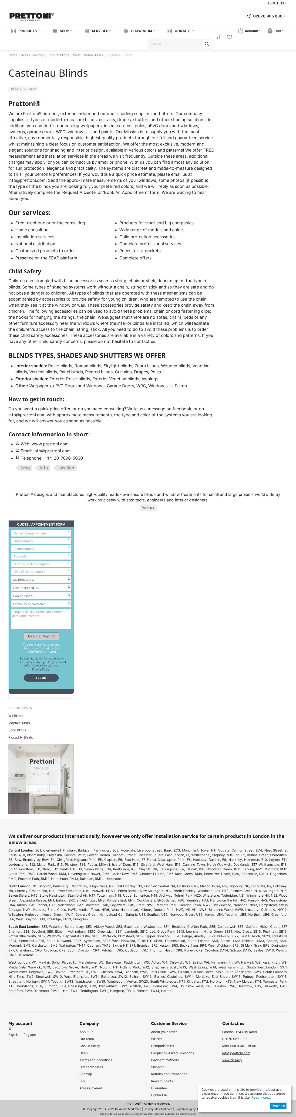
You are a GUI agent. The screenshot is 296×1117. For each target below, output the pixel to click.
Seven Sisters (18, 895)
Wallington (67, 945)
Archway (165, 895)
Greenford (279, 914)
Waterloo (55, 926)
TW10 (55, 991)
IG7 (181, 869)
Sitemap (86, 1074)
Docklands (241, 864)
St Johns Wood (221, 909)
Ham (64, 991)
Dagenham (278, 874)
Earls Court (158, 972)
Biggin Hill (120, 945)
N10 (86, 891)
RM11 (12, 879)
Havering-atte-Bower (84, 874)
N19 (154, 895)
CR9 (199, 950)
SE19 (140, 936)
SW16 (282, 976)
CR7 (144, 950)
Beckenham (189, 945)
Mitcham (107, 950)
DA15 (247, 950)
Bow (18, 860)
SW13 (147, 976)
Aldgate (223, 850)
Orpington (279, 945)
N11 (113, 891)
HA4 (11, 905)
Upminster (113, 879)
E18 (284, 864)
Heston (220, 986)
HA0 (181, 900)
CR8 (179, 950)
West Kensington (231, 967)
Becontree (249, 874)
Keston (164, 945)
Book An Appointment (126, 192)
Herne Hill (26, 941)
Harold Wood (47, 874)
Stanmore (92, 905)
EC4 (259, 850)
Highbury (236, 886)
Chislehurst (24, 950)
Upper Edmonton (136, 895)
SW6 (172, 972)
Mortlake (202, 976)
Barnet (171, 900)
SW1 (283, 967)
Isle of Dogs (121, 864)
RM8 (198, 874)
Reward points (162, 1081)
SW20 (143, 981)
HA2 (242, 900)
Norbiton (216, 981)
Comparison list (162, 1046)
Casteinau (174, 976)
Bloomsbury (36, 855)
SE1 (44, 926)
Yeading (231, 914)
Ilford (46, 869)
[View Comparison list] (219, 37)
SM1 (215, 941)
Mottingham (76, 931)
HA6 (52, 905)
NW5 (72, 909)
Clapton (110, 860)
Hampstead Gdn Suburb (118, 914)
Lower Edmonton (68, 891)
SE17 (41, 936)
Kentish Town (88, 909)
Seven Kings (93, 869)
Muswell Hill (100, 891)
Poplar (92, 864)
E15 (136, 864)
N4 (173, 886)
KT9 (63, 986)
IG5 (134, 869)
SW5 (143, 972)
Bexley (258, 950)
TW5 (208, 986)
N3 (140, 886)
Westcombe (152, 926)
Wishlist (156, 1039)
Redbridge (121, 869)
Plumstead (126, 936)
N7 (269, 886)
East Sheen (220, 976)
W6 (206, 962)
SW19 (100, 981)
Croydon (50, 950)
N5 (224, 886)
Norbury (32, 981)
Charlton (14, 931)
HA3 (264, 900)
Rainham (86, 879)
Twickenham (108, 986)
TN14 (81, 945)
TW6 (231, 986)
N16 (34, 895)
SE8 (26, 931)
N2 (111, 886)
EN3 (101, 900)
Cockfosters (146, 900)
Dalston (214, 860)
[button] (148, 507)
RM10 (263, 874)
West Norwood (123, 941)
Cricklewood (221, 905)
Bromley (143, 945)
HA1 (205, 900)
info (44, 467)
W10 (46, 967)
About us (86, 1032)
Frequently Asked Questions (172, 1053)
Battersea (108, 976)
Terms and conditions (96, 1060)
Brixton (60, 972)
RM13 (74, 879)
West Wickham (219, 945)
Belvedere (25, 955)
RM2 (283, 869)
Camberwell (226, 926)
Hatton (166, 991)
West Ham (165, 864)
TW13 (130, 991)
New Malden (243, 981)
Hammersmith (221, 962)
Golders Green (86, 914)
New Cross (242, 931)
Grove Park (166, 931)
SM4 (283, 941)
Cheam (271, 941)
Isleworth (270, 986)
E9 (224, 860)
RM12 (45, 879)
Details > (148, 508)
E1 (187, 855)
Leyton (274, 860)
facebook (182, 408)
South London (198, 941)
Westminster (17, 972)
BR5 (235, 945)
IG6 (154, 869)
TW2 (123, 986)
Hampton (117, 991)
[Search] (207, 44)
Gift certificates (91, 1067)
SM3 (260, 941)
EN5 (160, 900)
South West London (262, 967)
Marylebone (88, 962)
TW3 (147, 986)
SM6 (53, 945)
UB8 (41, 919)
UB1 (142, 914)
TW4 (173, 986)
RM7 (169, 874)
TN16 (106, 945)
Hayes (209, 914)
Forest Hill (279, 936)
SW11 (95, 976)
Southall (153, 914)
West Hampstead (124, 909)
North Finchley (184, 891)
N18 (118, 895)
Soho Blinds (17, 730)
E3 (10, 860)
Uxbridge (54, 919)
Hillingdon (80, 919)
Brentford (15, 991)
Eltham (60, 931)
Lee (152, 931)
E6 (120, 860)
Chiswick (176, 962)
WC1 (21, 855)
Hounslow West (191, 986)
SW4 (118, 972)
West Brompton (76, 976)
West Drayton (26, 919)
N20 (197, 895)
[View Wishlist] (230, 37)
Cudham (93, 945)
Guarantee (159, 1088)
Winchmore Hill (257, 895)
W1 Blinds (15, 716)
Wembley (193, 900)
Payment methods (165, 1060)
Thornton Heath (162, 950)
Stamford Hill (77, 895)
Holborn (70, 855)
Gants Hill (67, 869)
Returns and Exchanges (169, 1074)
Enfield (61, 900)
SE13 (180, 931)
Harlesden (32, 914)
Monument (190, 850)
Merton (131, 981)
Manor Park (46, 864)
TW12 (104, 991)
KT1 (182, 981)
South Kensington (238, 972)
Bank (168, 850)
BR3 (175, 945)
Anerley (199, 936)
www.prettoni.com (50, 443)
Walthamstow (269, 864)
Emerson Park (28, 879)
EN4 (131, 900)
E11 (284, 860)
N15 (283, 891)
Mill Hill (190, 909)
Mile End (233, 855)
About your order (164, 1032)
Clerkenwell (52, 850)
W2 (101, 962)
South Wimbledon (163, 981)
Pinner (42, 905)
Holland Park (130, 967)
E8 (189, 860)
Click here (104, 1114)
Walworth (54, 936)
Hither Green (269, 926)
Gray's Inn (54, 855)
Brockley (178, 926)
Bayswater (114, 962)
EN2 (71, 900)
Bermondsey (74, 926)
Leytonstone (17, 864)
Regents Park (166, 905)
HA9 (131, 905)
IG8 (201, 869)
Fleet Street (273, 850)
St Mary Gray (251, 945)
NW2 (206, 905)
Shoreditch (278, 855)
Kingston (193, 981)
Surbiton (50, 986)
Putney (248, 976)
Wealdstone (278, 900)
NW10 (282, 909)
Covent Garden (98, 855)
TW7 (258, 986)
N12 (168, 891)
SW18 (68, 981)
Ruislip (22, 905)
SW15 (236, 976)
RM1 (259, 869)
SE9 (50, 931)
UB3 (199, 914)
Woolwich (109, 936)
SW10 (57, 976)
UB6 (266, 914)
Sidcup (235, 950)
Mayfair (44, 962)
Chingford (64, 860)
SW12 (122, 976)
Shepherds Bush (164, 967)
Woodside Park (209, 891)
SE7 (284, 926)
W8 (257, 962)
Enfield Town (86, 900)
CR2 (62, 950)
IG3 (79, 869)
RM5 (105, 874)
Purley (189, 950)
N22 (274, 895)
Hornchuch (59, 879)
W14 (212, 967)
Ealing (197, 962)
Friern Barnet (128, 891)
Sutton (226, 941)
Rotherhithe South (22, 936)
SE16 (283, 931)
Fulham (183, 972)
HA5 (32, 905)
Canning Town (194, 864)
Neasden (240, 905)
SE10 (91, 931)
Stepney (218, 855)
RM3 (31, 874)
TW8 (283, 986)
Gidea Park (17, 874)
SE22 (234, 936)
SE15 (257, 931)
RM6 (134, 874)
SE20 (176, 936)
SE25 (40, 941)
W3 (146, 962)
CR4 (96, 950)
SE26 (77, 941)
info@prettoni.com (27, 180)
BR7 (11, 950)
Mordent (14, 945)
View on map (232, 1060)
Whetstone (211, 895)
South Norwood (59, 941)
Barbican (84, 850)
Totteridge (229, 895)
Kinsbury (252, 909)
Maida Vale (17, 967)
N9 (51, 891)
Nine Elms (16, 976)
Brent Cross (56, 909)
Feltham (142, 991)
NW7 (179, 909)
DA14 (224, 950)
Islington (44, 886)
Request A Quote (79, 192)
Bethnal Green (257, 855)
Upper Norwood (158, 936)
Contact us (159, 1095)
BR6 (266, 945)
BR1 (132, 945)
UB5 (243, 914)
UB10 (67, 919)
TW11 (74, 991)
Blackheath (132, 926)
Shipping (158, 1067)
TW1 (93, 986)
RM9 (235, 874)
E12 (32, 864)
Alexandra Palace (33, 900)
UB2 (164, 914)
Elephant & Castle (76, 936)
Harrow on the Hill (223, 900)
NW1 (150, 905)
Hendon (39, 909)
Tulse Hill (145, 941)
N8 (10, 891)
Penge (187, 936)
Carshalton (40, 945)
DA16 (270, 950)
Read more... (261, 1097)
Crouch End (38, 891)
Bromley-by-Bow (35, 860)
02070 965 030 (234, 1039)
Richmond (41, 991)
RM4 (62, 874)
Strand (130, 855)
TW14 (154, 991)
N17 (92, 895)
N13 (225, 891)
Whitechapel (200, 855)
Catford (252, 926)
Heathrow (245, 986)
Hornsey (21, 891)
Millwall (104, 864)
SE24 (12, 941)
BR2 (154, 945)
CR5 (120, 950)
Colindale (268, 909)
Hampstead (268, 905)
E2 (243, 855)
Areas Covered (91, 1088)
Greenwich (106, 931)
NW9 (239, 909)
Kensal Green (52, 914)
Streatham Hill (78, 972)
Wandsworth (84, 981)
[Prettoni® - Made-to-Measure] (31, 16)
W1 (34, 962)
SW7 (219, 972)
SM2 (236, 941)
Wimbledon (115, 981)
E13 (60, 864)
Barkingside (168, 869)
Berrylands (25, 986)
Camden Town (190, 905)
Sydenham (92, 941)
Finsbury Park (187, 886)
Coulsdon (132, 950)
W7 (237, 962)
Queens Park (164, 909)
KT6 (39, 986)
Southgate (271, 891)
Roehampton (266, 976)
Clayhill (144, 869)
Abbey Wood (104, 926)
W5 (187, 962)
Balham (135, 976)
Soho (56, 962)
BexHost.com (163, 1109)
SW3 (94, 972)
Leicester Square (150, 855)
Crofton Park (197, 926)
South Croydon (79, 950)
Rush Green (184, 874)
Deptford (38, 931)
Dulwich (223, 936)
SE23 (266, 936)
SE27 (106, 941)
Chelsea (107, 972)
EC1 (38, 850)
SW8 (257, 972)
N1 (35, 886)
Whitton (135, 986)
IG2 (55, 869)
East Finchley (126, 886)
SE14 (228, 931)
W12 (145, 967)
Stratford (148, 864)
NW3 (253, 905)
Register (30, 1035)
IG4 (108, 869)
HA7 (80, 905)
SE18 (96, 936)
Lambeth (131, 931)
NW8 (202, 909)
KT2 (205, 981)
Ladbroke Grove (65, 967)
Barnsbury (61, 886)
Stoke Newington (52, 895)
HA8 (105, 905)
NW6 (105, 909)
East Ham (131, 860)
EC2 (115, 850)
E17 (254, 864)
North (85, 967)
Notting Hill (109, 967)
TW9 (28, 991)
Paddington (132, 962)
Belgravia (36, 972)
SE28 (158, 941)
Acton (155, 962)
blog (25, 467)
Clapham (131, 972)
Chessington (77, 986)
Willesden (15, 914)
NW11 (69, 914)
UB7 (11, 919)
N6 (247, 886)
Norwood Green (182, 914)
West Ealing (198, 967)
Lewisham (193, 931)
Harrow (253, 900)
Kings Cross (98, 886)
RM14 (99, 879)
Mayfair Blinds (19, 723)
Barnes (159, 976)
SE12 (144, 931)
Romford (271, 869)
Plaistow (71, 864)
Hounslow (160, 986)
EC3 (177, 850)
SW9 (30, 976)
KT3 (228, 981)
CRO (38, 950)
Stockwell (43, 976)
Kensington (270, 962)
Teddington (89, 991)
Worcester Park (275, 981)
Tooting (56, 981)
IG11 (237, 869)
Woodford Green (219, 869)
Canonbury (79, 886)
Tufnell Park (183, 895)
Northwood (66, 905)
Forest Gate (156, 860)
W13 (182, 967)
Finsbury (69, 850)
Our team (87, 1039)
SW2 (48, 972)
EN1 (51, 900)
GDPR (84, 1053)
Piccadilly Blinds (20, 737)
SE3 (119, 926)
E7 (143, 860)
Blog (83, 1081)
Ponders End (116, 900)
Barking (248, 869)
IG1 (38, 869)
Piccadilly (69, 962)
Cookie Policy (90, 1046)
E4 (53, 860)
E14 (82, 864)
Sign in (13, 1035)
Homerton (251, 860)
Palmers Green (241, 891)
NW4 (27, 909)
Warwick (34, 967)
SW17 (45, 981)
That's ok (278, 1106)
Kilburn (146, 909)
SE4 (167, 926)
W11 (94, 967)
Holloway (280, 886)
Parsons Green (202, 972)
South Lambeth (275, 972)
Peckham (270, 931)
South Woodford (20, 869)
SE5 (212, 926)
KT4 (258, 981)
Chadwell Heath (152, 874)
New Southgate (152, 891)
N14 (258, 891)
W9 (284, 962)
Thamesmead (175, 941)
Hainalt (191, 869)
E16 (178, 864)
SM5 (26, 945)
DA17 (12, 955)
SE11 (118, 931)
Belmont (248, 941)
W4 (164, 962)
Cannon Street (243, 850)
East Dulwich (250, 936)
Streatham (16, 981)
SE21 (211, 936)
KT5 (11, 986)
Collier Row (119, 874)
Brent (140, 905)
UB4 (219, 914)
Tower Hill (207, 850)
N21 (242, 895)
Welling (281, 950)
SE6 (241, 926)
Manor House (210, 886)
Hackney (199, 860)
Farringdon (102, 850)
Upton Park (176, 860)
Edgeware (118, 905)
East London (174, 855)
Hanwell (247, 962)
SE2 (89, 926)
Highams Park (85, 860)
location (66, 467)
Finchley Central (156, 886)
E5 (100, 860)
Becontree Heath (217, 874)
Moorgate (128, 850)
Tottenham (105, 895)
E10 (264, 860)
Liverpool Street (149, 850)
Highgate (258, 886)
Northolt (254, 914)
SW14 (189, 976)
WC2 (81, 855)
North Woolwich (219, 864)
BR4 (203, 945)
